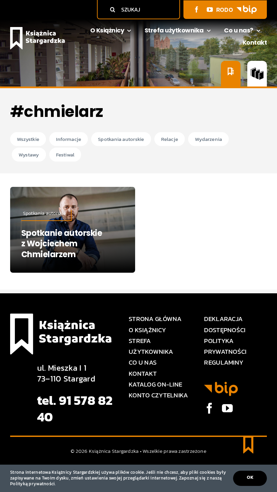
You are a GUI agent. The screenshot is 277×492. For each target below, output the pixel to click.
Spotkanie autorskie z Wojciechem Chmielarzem (61, 243)
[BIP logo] (246, 8)
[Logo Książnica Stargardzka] (37, 29)
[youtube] (210, 9)
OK (250, 477)
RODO (224, 9)
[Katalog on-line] (257, 74)
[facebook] (197, 9)
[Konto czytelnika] (231, 74)
